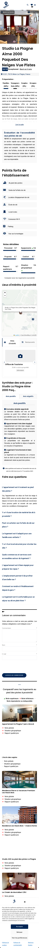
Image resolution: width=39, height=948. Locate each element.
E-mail (19, 654)
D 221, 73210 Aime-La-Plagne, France (16, 74)
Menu (35, 5)
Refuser (19, 932)
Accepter (19, 926)
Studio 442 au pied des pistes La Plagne (19, 859)
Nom (19, 645)
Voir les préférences (19, 938)
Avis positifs (11, 396)
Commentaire (19, 628)
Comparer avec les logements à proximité (19, 278)
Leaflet (17, 335)
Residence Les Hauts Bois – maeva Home (19, 826)
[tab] (19, 489)
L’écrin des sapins (9, 757)
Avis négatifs (28, 396)
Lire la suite (19, 124)
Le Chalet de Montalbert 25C (14, 892)
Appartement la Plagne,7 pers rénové (18, 724)
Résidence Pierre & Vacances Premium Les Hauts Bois (18, 792)
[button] (25, 902)
